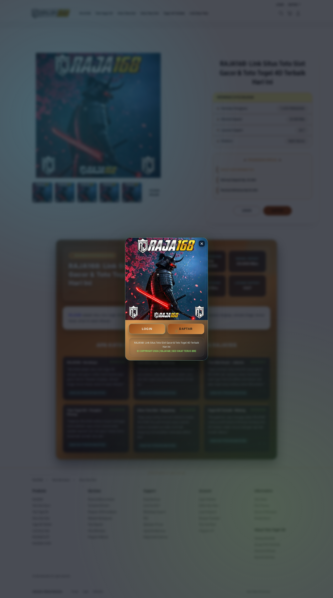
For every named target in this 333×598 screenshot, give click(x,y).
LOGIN (147, 328)
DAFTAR (186, 328)
